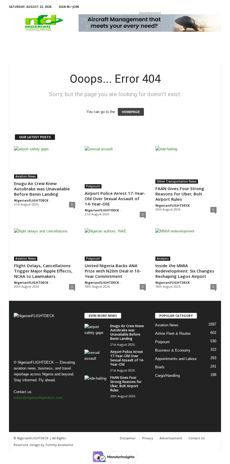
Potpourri (93, 186)
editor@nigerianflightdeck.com (38, 398)
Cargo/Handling (167, 375)
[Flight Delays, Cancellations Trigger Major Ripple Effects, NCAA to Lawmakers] (44, 244)
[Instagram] (199, 7)
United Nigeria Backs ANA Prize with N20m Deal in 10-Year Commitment (113, 271)
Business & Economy (172, 350)
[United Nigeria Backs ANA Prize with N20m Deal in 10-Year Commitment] (115, 244)
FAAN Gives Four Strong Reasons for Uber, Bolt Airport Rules (179, 194)
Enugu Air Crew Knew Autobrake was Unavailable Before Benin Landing (42, 189)
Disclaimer (128, 438)
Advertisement (171, 438)
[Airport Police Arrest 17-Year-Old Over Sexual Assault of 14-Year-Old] (115, 167)
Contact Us (196, 438)
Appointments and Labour (176, 359)
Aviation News (25, 176)
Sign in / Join (69, 7)
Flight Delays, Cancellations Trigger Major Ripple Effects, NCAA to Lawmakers (43, 271)
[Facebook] (190, 7)
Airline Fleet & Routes (173, 333)
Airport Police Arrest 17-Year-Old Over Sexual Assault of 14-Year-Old (115, 198)
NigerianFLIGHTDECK (31, 200)
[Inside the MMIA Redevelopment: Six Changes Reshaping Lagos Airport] (186, 244)
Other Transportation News (177, 181)
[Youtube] (216, 7)
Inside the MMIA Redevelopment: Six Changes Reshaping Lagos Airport (184, 271)
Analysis (163, 258)
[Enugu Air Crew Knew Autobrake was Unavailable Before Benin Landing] (44, 162)
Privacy (147, 438)
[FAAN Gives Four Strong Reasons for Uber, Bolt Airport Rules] (186, 165)
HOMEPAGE (131, 112)
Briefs (160, 367)
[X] (208, 7)
